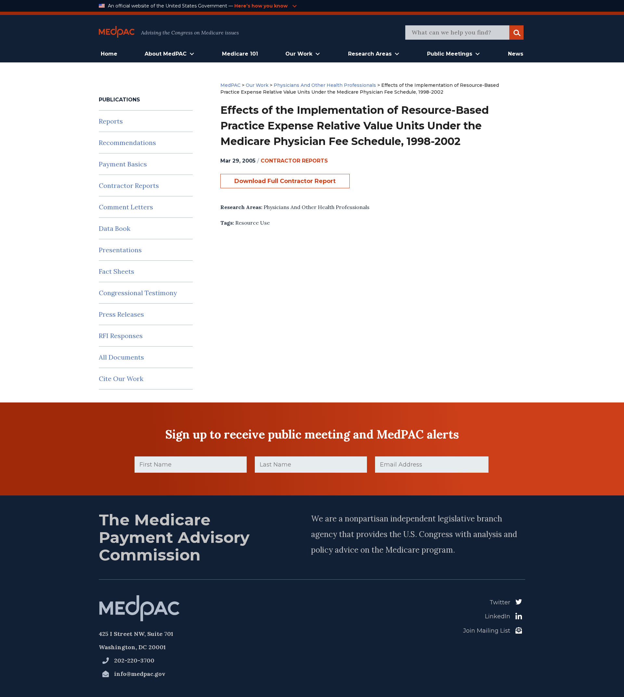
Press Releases (121, 314)
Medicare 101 (240, 54)
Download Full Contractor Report (285, 181)
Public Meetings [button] (449, 54)
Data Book (114, 228)
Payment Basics (123, 164)
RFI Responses (121, 336)
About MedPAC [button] (166, 54)
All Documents (121, 357)
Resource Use (252, 222)
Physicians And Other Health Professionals (317, 207)
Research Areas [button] (370, 54)
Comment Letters (126, 207)
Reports (111, 121)
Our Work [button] (298, 54)
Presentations (120, 250)
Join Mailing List (486, 630)
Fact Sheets (116, 271)
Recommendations (127, 142)
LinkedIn (497, 616)
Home (109, 54)
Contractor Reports (129, 185)
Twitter (499, 602)
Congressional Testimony (138, 293)
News (515, 54)
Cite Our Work (121, 379)
